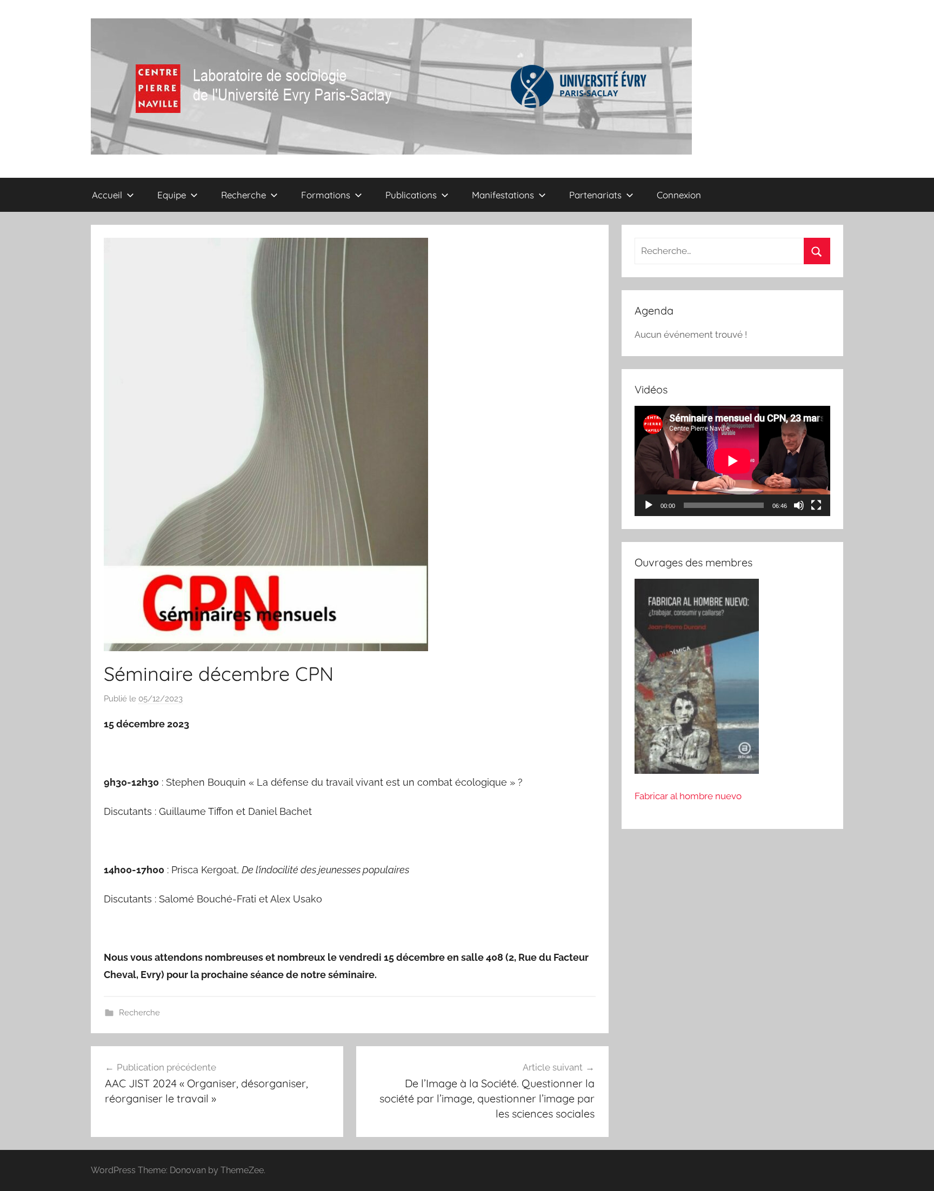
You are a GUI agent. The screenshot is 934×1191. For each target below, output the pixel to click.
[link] (360, 957)
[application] (732, 461)
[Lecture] (648, 505)
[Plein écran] (816, 505)
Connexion (679, 194)
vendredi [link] (360, 957)
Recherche (139, 1013)
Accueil (107, 194)
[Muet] (798, 505)
